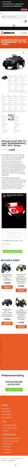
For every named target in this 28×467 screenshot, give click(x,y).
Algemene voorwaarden (8, 460)
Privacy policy (18, 458)
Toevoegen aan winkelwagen (12, 251)
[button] (14, 25)
